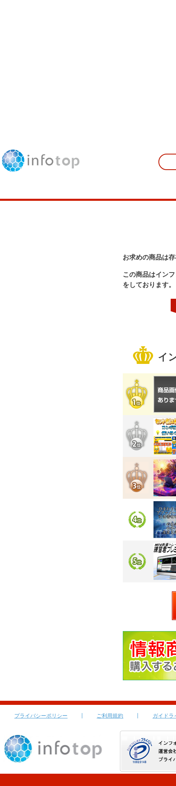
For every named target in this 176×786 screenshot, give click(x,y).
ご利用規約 (110, 716)
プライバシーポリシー (41, 716)
